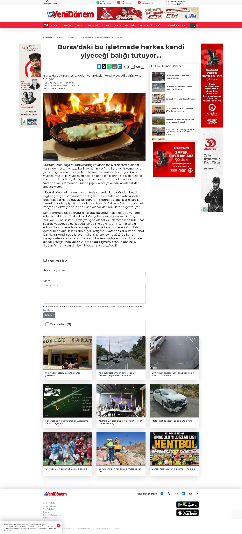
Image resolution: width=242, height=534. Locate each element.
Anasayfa (47, 4)
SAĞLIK (160, 25)
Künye (46, 512)
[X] (169, 493)
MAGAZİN (130, 25)
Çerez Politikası (49, 506)
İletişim (46, 518)
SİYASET (106, 25)
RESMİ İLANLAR (176, 25)
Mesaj (47, 281)
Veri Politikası (48, 509)
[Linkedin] (183, 493)
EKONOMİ (93, 25)
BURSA (54, 25)
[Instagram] (176, 493)
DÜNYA (79, 25)
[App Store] (181, 512)
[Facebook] (162, 493)
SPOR (118, 25)
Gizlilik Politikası (49, 503)
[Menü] (197, 25)
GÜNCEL (67, 25)
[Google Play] (181, 504)
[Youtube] (190, 493)
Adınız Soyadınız (54, 270)
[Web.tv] (197, 493)
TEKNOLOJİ (146, 25)
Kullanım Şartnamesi (52, 515)
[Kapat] (59, 525)
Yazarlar (55, 4)
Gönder (49, 315)
